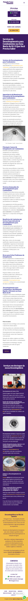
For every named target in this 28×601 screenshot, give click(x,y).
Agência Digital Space (18, 599)
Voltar (7, 351)
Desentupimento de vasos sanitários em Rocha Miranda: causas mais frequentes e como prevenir (13, 334)
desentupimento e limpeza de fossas (16, 494)
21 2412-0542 (15, 22)
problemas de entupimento (12, 101)
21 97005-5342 (15, 14)
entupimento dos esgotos (10, 490)
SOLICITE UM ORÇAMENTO (14, 552)
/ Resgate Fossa (14, 580)
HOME (5, 591)
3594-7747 (14, 574)
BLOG (14, 593)
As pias (4, 401)
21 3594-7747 (14, 30)
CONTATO (13, 595)
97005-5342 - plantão (14, 576)
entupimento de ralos (16, 436)
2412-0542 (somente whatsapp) (15, 579)
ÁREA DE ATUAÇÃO (7, 593)
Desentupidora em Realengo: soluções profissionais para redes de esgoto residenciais (12, 344)
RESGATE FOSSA (12, 591)
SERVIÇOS (20, 591)
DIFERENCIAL (20, 593)
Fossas (4, 477)
